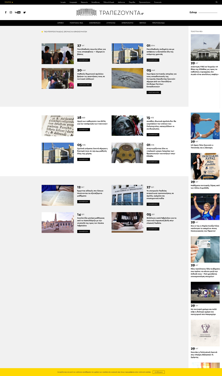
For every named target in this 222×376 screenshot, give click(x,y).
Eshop (193, 12)
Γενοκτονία (157, 2)
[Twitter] (24, 13)
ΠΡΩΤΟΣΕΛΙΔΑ (158, 23)
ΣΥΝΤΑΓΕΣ (111, 23)
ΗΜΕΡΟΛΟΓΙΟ (127, 23)
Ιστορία (63, 2)
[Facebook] (6, 13)
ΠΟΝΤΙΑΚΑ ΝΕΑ (76, 23)
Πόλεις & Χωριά (108, 2)
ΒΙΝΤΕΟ (143, 23)
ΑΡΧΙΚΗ (60, 23)
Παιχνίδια (132, 2)
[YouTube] (18, 13)
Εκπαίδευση (96, 2)
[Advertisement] (205, 94)
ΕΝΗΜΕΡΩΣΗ (94, 23)
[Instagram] (11, 13)
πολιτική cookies (145, 372)
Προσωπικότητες (144, 2)
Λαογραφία (73, 2)
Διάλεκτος (121, 2)
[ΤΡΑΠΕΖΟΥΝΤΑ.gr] (111, 12)
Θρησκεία (84, 2)
